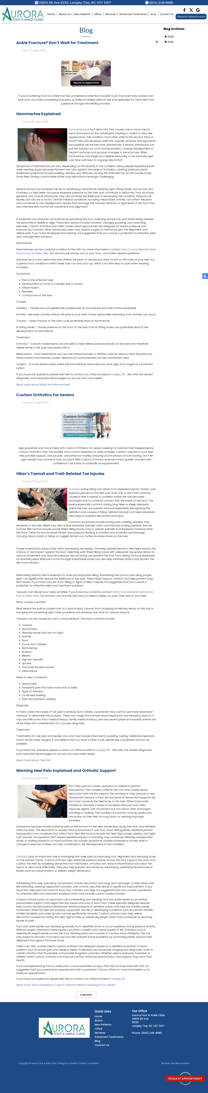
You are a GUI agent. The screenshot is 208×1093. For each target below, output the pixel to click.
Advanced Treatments (133, 14)
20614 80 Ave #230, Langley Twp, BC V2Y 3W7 (75, 3)
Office (97, 14)
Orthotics (22, 856)
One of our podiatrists (135, 249)
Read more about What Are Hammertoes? (43, 384)
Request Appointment (191, 16)
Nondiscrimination (180, 1063)
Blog (153, 14)
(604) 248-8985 (161, 3)
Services (110, 14)
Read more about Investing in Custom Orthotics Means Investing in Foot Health (66, 985)
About (99, 1020)
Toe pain (74, 489)
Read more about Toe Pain (33, 760)
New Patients (82, 14)
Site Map (165, 1063)
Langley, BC (118, 374)
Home (51, 14)
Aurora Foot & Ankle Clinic (32, 253)
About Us (64, 14)
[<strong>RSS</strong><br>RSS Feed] (157, 42)
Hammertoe (76, 129)
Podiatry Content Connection (84, 1063)
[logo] (23, 20)
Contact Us (167, 14)
